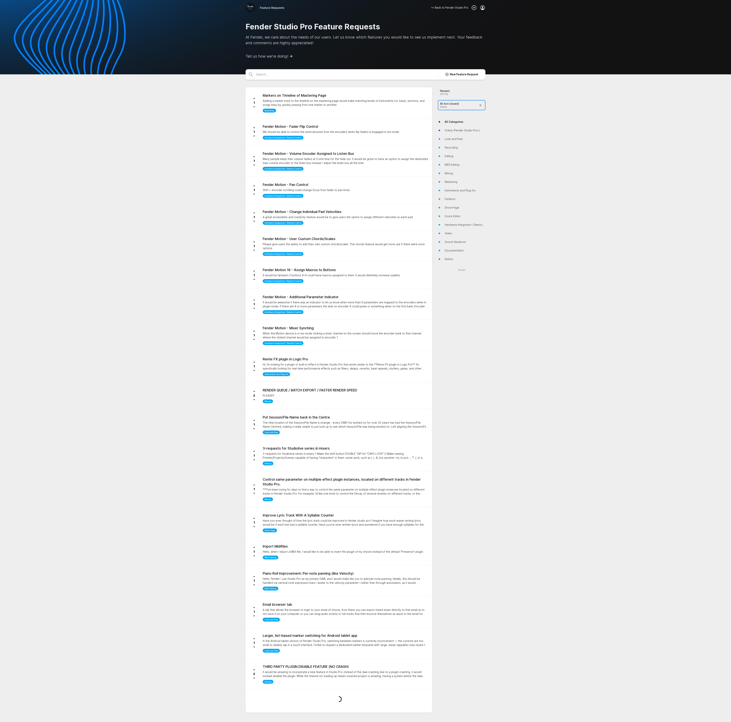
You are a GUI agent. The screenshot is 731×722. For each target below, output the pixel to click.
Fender (461, 270)
